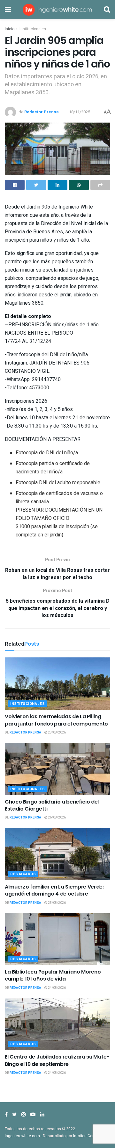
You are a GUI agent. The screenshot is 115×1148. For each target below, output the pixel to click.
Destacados (23, 874)
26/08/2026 (56, 817)
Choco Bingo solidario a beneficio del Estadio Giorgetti (52, 805)
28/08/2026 (56, 732)
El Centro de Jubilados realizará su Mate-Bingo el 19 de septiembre (57, 1060)
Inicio (9, 29)
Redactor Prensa (41, 112)
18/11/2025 (79, 112)
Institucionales (32, 29)
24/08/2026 (56, 988)
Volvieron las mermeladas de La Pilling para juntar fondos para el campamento (56, 720)
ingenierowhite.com (22, 1136)
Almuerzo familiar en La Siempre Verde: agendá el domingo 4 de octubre (54, 890)
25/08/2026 (56, 903)
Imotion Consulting (90, 1136)
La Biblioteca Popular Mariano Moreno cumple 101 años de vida (53, 975)
